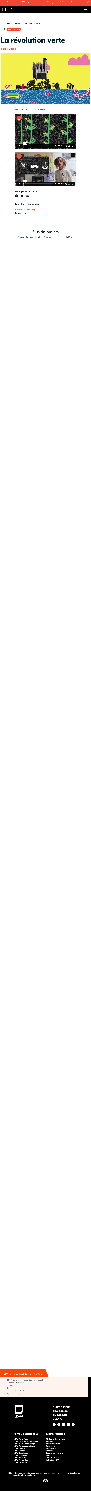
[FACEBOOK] (16, 196)
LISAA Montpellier (21, 1460)
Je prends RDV (48, 4)
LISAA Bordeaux (20, 1455)
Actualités (50, 1441)
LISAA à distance (20, 1462)
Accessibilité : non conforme (24, 1475)
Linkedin (63, 1424)
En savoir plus (21, 213)
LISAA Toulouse (20, 1457)
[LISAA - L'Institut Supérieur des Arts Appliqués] (19, 1411)
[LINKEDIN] (27, 196)
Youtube (73, 1424)
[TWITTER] (22, 196)
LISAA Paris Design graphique (26, 1441)
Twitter (68, 1424)
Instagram (58, 1424)
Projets (18, 23)
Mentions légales (73, 1473)
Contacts (49, 1450)
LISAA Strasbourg (21, 1453)
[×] (88, 2)
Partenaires (50, 1446)
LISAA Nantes (19, 1448)
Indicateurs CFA (52, 1460)
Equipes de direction (54, 1453)
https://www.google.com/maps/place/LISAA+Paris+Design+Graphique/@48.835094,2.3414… (43, 1394)
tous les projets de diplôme (60, 237)
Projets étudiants (53, 1443)
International (51, 1448)
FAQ (48, 1455)
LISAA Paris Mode (21, 1439)
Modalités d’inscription (55, 1439)
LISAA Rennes (19, 1450)
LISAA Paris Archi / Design (24, 1443)
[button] (45, 1481)
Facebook (54, 1424)
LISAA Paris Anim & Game (24, 1446)
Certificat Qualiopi (53, 1457)
